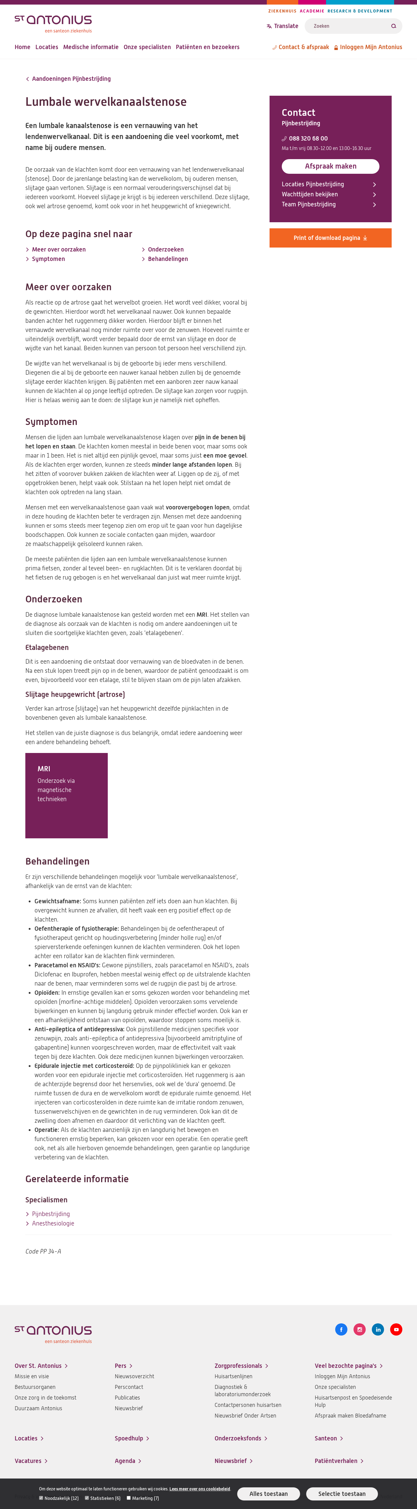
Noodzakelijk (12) (62, 1498)
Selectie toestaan (342, 1493)
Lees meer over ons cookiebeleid (199, 1489)
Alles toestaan (268, 1493)
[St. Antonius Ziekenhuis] (141, 22)
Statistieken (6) (105, 1498)
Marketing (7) (145, 1498)
